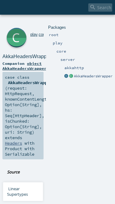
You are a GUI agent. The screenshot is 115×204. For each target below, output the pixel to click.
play (33, 34)
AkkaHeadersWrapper (93, 76)
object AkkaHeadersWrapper (24, 66)
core (42, 34)
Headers (13, 143)
